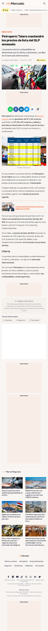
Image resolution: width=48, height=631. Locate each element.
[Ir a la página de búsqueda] (44, 3)
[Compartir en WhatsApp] (10, 109)
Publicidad (24, 581)
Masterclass (40, 580)
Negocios (7, 32)
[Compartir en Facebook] (16, 109)
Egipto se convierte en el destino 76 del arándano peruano (11, 517)
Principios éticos (24, 585)
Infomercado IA (9, 580)
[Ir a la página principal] (15, 3)
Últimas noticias (11, 561)
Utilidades (29, 566)
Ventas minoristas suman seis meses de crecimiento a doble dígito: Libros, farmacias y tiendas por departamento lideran (35, 541)
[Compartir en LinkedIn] (21, 109)
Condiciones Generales (15, 584)
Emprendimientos (36, 561)
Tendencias (18, 566)
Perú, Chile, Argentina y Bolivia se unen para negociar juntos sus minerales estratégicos (11, 541)
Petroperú (35, 320)
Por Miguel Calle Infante (10, 60)
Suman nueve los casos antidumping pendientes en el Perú (12, 493)
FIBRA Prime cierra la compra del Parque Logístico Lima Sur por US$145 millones (34, 494)
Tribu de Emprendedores (25, 580)
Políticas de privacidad (33, 584)
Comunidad (39, 566)
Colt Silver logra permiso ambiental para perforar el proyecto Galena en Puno (35, 518)
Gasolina (8, 320)
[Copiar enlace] (37, 109)
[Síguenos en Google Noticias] (32, 109)
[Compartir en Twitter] (26, 109)
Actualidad (23, 561)
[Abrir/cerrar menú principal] (3, 3)
